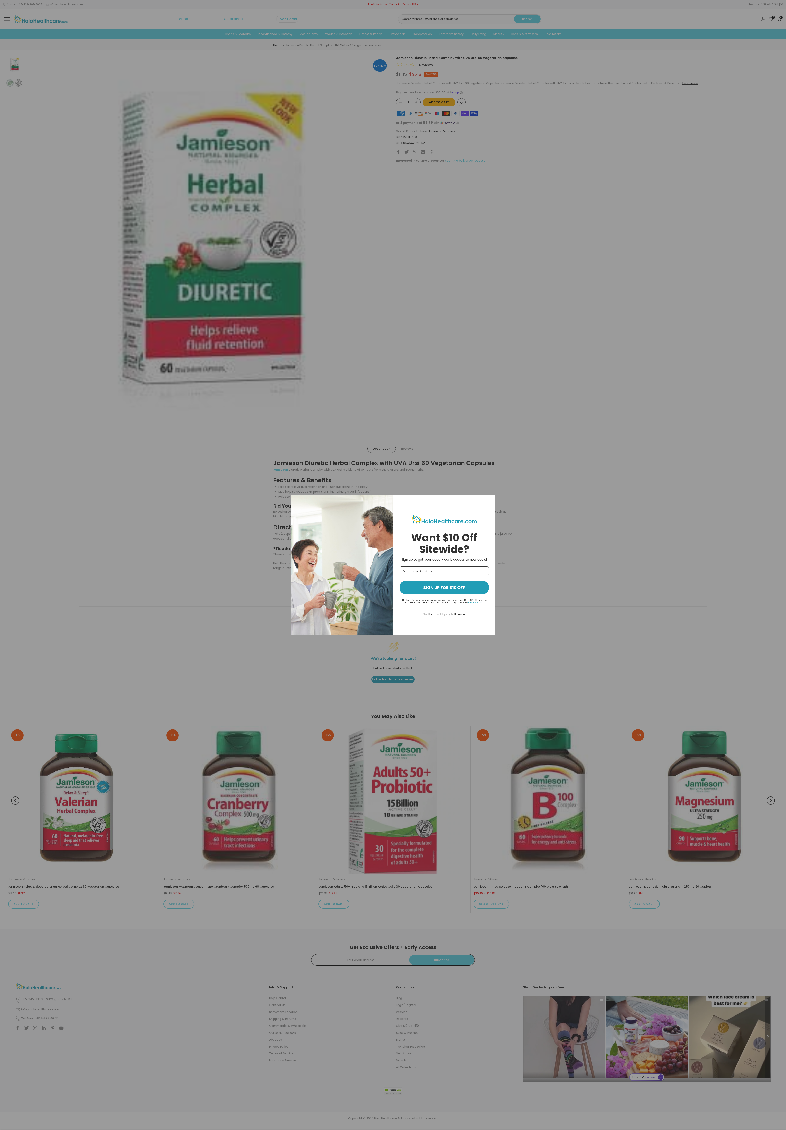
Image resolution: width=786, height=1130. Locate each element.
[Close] (490, 500)
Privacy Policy (475, 602)
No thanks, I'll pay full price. (444, 614)
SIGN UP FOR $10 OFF (444, 587)
